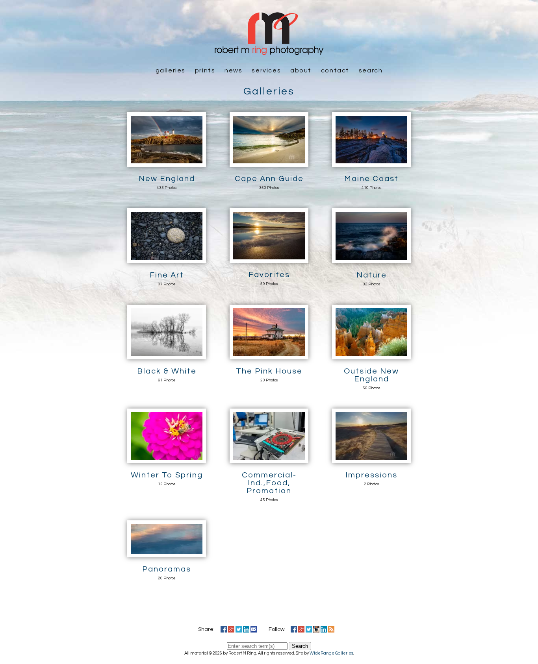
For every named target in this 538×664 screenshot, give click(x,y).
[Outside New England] (371, 355)
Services (266, 70)
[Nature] (371, 259)
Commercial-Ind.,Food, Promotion (269, 483)
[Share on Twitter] (239, 629)
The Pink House (269, 371)
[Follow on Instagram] (316, 629)
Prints (205, 70)
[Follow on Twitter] (309, 629)
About (301, 70)
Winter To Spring (167, 475)
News (233, 70)
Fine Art (167, 275)
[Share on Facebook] (224, 629)
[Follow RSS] (331, 629)
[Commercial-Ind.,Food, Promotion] (269, 459)
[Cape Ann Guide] (269, 162)
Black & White (167, 371)
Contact (335, 70)
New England (167, 179)
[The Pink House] (269, 355)
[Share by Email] (253, 629)
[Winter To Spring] (166, 459)
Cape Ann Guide (269, 179)
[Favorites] (269, 258)
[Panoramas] (166, 553)
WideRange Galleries (331, 653)
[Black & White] (166, 355)
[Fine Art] (166, 259)
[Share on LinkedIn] (246, 629)
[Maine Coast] (371, 162)
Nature (371, 275)
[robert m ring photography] (269, 51)
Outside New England (371, 375)
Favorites (269, 275)
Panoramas (166, 569)
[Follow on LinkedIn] (324, 629)
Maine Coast (371, 179)
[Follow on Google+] (301, 629)
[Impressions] (371, 459)
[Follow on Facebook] (294, 629)
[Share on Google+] (231, 629)
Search (371, 70)
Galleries (171, 70)
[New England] (166, 162)
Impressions (371, 475)
